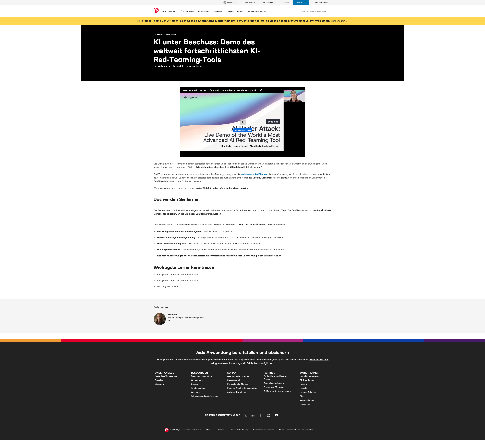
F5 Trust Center (307, 380)
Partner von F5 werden (274, 387)
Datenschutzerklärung (239, 430)
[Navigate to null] (242, 122)
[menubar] (242, 2)
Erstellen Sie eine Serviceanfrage (242, 388)
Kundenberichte (198, 388)
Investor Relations (308, 392)
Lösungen (159, 384)
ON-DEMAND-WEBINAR (165, 34)
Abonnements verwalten (238, 376)
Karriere (303, 384)
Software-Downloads (236, 392)
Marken (209, 430)
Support (286, 2)
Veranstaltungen (307, 400)
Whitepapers (197, 380)
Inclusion (304, 388)
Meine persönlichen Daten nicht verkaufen (296, 430)
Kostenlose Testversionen (166, 376)
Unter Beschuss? (320, 2)
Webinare (195, 392)
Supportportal (233, 380)
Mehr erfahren (338, 21)
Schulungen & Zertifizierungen (205, 396)
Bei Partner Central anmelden (277, 391)
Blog (302, 396)
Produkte (159, 380)
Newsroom (305, 404)
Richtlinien (221, 430)
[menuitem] (230, 2)
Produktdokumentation (201, 376)
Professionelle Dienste (237, 384)
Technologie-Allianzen (274, 383)
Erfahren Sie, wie (319, 359)
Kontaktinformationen (310, 376)
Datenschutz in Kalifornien (263, 430)
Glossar (194, 384)
